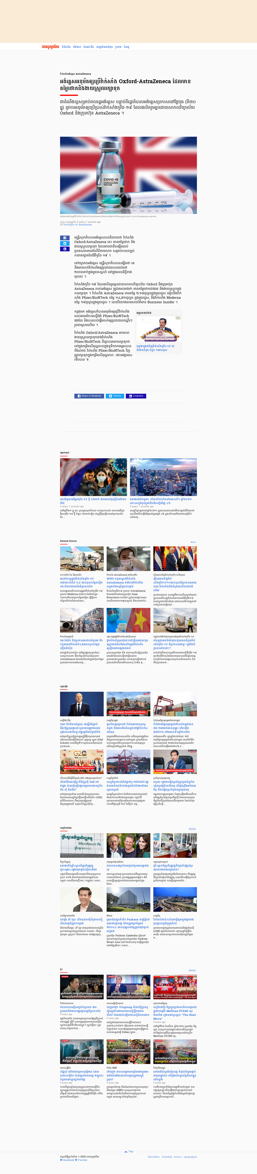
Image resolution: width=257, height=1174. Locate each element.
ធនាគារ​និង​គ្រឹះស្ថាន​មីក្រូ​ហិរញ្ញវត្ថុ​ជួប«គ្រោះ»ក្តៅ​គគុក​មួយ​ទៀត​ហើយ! (78, 867)
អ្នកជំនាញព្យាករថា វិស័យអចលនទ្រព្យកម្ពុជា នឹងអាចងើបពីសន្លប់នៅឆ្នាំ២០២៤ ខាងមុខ (127, 728)
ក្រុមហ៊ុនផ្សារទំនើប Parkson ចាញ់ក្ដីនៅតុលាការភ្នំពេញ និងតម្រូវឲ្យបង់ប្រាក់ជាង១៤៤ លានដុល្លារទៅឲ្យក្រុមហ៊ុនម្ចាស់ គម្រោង (128, 925)
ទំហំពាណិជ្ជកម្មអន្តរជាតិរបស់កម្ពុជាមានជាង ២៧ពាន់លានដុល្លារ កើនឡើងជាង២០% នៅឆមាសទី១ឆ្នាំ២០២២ (173, 728)
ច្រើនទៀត (192, 829)
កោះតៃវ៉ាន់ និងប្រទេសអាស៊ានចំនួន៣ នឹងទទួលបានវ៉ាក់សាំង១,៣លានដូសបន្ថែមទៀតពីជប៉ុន (81, 644)
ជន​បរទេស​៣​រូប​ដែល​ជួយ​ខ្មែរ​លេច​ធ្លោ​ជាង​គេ (128, 867)
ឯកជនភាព (178, 1157)
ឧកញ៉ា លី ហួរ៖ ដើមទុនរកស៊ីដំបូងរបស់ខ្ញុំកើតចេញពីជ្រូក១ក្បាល (81, 921)
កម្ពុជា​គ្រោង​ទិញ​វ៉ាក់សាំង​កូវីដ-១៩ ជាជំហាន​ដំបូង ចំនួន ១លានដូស (155, 348)
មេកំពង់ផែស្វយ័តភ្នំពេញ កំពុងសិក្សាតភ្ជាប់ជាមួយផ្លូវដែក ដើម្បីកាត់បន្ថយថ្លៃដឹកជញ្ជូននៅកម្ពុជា (174, 1075)
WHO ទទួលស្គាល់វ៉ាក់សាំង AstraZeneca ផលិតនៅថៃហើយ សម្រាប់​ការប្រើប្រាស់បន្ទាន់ (125, 582)
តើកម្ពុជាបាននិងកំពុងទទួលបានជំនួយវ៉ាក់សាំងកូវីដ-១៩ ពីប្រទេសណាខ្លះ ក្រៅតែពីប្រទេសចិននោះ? (174, 644)
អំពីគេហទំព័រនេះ (154, 1157)
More (193, 542)
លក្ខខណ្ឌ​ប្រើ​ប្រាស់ (190, 1157)
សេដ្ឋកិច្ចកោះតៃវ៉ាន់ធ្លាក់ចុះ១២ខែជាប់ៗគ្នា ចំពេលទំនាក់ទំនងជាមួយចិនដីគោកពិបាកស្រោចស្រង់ (128, 786)
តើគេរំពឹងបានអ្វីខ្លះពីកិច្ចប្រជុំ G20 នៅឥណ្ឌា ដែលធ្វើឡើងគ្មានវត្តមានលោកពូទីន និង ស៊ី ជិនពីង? (81, 786)
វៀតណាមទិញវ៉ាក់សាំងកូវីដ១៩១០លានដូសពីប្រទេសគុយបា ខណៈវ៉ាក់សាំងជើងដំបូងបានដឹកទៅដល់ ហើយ (175, 584)
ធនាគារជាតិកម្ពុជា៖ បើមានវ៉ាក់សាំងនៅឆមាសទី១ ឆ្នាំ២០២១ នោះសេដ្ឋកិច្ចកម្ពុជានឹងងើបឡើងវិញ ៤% (161, 501)
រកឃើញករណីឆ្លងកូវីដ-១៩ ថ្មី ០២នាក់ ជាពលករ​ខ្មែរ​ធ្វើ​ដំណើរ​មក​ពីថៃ (93, 501)
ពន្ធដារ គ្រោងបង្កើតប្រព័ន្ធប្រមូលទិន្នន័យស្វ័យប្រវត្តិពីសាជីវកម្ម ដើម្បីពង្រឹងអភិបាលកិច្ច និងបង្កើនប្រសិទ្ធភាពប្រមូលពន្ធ (174, 786)
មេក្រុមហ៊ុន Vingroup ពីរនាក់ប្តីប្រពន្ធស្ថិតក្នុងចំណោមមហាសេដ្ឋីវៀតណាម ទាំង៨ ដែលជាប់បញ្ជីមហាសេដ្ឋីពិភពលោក (128, 1011)
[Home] (50, 47)
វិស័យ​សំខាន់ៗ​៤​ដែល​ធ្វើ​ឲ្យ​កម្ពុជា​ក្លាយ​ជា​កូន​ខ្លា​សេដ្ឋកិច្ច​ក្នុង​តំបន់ (173, 921)
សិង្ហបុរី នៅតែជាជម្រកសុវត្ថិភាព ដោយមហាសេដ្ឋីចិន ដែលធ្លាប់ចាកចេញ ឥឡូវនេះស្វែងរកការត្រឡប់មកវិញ (82, 1075)
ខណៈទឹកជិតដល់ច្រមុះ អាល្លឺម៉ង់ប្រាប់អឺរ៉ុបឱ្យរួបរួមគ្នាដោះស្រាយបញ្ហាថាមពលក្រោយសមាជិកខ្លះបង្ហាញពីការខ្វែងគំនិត (80, 728)
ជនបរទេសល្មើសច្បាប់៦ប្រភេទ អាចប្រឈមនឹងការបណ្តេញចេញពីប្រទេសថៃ (80, 1009)
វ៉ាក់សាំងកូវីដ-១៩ (71, 224)
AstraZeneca (85, 224)
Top (130, 1151)
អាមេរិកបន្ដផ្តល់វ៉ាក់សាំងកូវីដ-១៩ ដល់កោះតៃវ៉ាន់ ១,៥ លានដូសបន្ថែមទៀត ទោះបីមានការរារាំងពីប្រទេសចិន (81, 582)
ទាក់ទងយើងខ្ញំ (167, 1157)
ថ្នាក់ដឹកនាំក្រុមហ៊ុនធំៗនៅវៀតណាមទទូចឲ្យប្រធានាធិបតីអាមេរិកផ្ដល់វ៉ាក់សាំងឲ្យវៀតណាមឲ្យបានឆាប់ (127, 644)
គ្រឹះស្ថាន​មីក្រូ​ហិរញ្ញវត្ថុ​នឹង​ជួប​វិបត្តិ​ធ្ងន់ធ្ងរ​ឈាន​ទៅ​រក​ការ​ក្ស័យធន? (173, 867)
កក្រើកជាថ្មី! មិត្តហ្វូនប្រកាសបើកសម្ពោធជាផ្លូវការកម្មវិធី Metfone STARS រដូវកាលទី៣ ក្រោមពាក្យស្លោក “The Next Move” (175, 1013)
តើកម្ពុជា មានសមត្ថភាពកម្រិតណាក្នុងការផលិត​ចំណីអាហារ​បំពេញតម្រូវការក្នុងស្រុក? (127, 1075)
